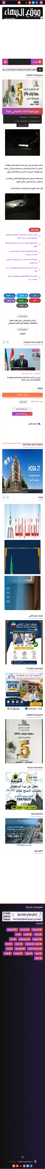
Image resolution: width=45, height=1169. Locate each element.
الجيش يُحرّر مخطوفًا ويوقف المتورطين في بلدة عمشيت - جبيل (23, 278)
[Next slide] (3, 342)
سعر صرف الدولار (34, 948)
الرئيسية (35, 61)
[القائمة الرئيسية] (5, 62)
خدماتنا (18, 943)
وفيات (7, 953)
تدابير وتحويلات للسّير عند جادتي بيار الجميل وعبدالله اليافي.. (21, 244)
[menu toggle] (41, 2)
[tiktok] (26, 2)
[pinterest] (17, 1165)
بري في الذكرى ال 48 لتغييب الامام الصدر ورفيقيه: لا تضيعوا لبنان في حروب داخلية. (21, 236)
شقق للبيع (19, 948)
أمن (17, 934)
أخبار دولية (36, 929)
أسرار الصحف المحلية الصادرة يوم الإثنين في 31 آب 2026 (22, 269)
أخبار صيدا (22, 121)
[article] (22, 319)
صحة (8, 948)
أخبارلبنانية (11, 929)
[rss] (19, 2)
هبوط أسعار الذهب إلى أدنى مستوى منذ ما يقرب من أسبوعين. (22, 261)
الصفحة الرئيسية (33, 121)
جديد (16, 121)
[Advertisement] (22, 41)
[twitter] (33, 2)
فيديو (37, 953)
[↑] (22, 1157)
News (37, 958)
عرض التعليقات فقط (21, 409)
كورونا (28, 953)
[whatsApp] (22, 2)
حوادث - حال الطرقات (32, 943)
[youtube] (29, 2)
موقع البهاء (12, 1161)
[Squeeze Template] (35, 1161)
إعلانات (37, 934)
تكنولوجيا (36, 939)
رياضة (8, 943)
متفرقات (17, 953)
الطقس (26, 934)
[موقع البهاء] (22, 13)
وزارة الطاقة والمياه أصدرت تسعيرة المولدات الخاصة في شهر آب (23, 253)
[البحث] (3, 2)
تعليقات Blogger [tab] (22, 394)
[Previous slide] (7, 497)
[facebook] (36, 2)
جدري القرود (23, 939)
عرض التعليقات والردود (22, 413)
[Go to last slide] (7, 342)
